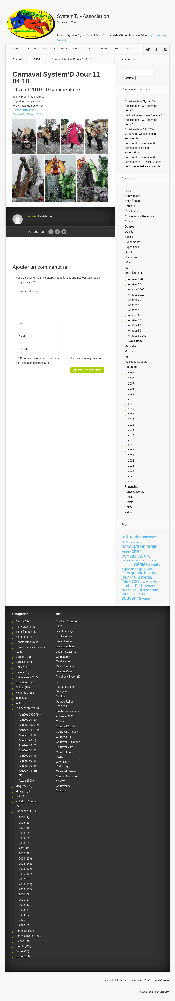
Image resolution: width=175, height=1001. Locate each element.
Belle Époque (133, 200)
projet (136, 589)
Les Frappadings (66, 651)
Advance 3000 (64, 716)
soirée (141, 594)
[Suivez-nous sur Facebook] (156, 49)
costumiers (148, 560)
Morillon (61, 696)
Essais (129, 236)
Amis (128, 190)
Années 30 (134, 299)
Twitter (63, 232)
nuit (127, 356)
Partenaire (149, 585)
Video (128, 512)
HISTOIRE (90, 49)
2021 (131, 455)
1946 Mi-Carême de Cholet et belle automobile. (141, 134)
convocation (130, 560)
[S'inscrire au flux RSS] (165, 49)
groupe (137, 572)
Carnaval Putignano (68, 741)
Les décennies (134, 272)
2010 (37, 59)
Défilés (129, 231)
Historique (131, 257)
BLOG (116, 49)
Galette (129, 252)
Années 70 (134, 320)
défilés (141, 564)
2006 (131, 378)
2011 (131, 404)
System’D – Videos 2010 (27, 114)
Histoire (150, 573)
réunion (128, 594)
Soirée (129, 507)
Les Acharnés (64, 641)
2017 (131, 434)
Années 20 (134, 284)
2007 (131, 383)
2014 (131, 419)
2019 (131, 445)
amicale (149, 537)
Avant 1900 (135, 340)
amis (127, 541)
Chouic (60, 721)
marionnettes (149, 581)
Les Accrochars (65, 646)
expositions (130, 569)
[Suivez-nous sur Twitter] (147, 49)
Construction (132, 211)
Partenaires (132, 486)
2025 (131, 475)
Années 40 (134, 304)
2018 (131, 440)
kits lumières (140, 577)
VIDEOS (64, 49)
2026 (131, 481)
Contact (104, 49)
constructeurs (136, 556)
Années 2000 (136, 289)
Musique (130, 351)
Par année (131, 366)
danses (127, 565)
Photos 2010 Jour (23, 110)
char (136, 551)
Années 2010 (136, 294)
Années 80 (134, 325)
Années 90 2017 (138, 335)
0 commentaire (63, 89)
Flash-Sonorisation (67, 711)
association (134, 546)
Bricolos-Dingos (65, 631)
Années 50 (134, 310)
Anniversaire (132, 195)
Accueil (17, 59)
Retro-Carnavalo (66, 666)
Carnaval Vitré (64, 747)
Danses (129, 226)
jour (127, 267)
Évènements (132, 241)
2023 (131, 465)
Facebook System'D (68, 676)
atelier (152, 546)
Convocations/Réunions (139, 216)
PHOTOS (77, 49)
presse (126, 590)
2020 (131, 450)
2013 (131, 414)
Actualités (17, 49)
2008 (131, 388)
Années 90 (134, 330)
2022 (131, 460)
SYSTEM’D (32, 49)
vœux (146, 598)
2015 (131, 424)
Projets (129, 501)
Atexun (165, 991)
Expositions (132, 247)
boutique (126, 551)
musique (128, 586)
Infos (128, 262)
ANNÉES (128, 49)
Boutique (130, 206)
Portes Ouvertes (134, 491)
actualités (132, 536)
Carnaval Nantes (66, 771)
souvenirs (132, 598)
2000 (131, 373)
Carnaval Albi (64, 736)
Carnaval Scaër (65, 726)
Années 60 (134, 315)
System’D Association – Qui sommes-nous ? (141, 106)
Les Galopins (64, 636)
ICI (57, 681)
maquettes (131, 581)
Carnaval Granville (67, 731)
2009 (131, 393)
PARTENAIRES (49, 49)
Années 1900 (136, 279)
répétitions (151, 590)
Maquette (130, 346)
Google (50, 232)
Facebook (57, 232)
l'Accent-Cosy (64, 671)
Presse (129, 496)
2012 (131, 409)
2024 (131, 470)
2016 (131, 429)
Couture (129, 221)
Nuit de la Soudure (136, 361)
